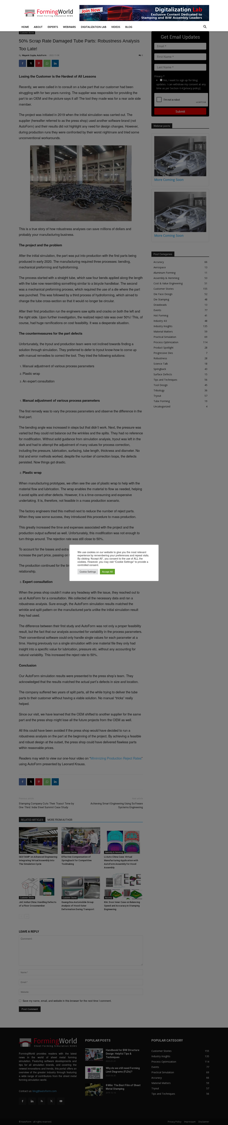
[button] (205, 27)
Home (25, 27)
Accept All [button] (107, 571)
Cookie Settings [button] (88, 571)
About (38, 27)
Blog (128, 27)
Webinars (69, 27)
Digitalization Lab (93, 27)
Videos (115, 27)
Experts (53, 27)
